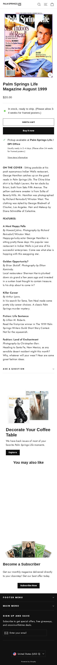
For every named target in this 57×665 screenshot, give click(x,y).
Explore (13, 452)
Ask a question (14, 369)
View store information (18, 157)
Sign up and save (16, 615)
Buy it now (28, 130)
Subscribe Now (28, 585)
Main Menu (11, 605)
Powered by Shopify (28, 661)
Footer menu (13, 597)
